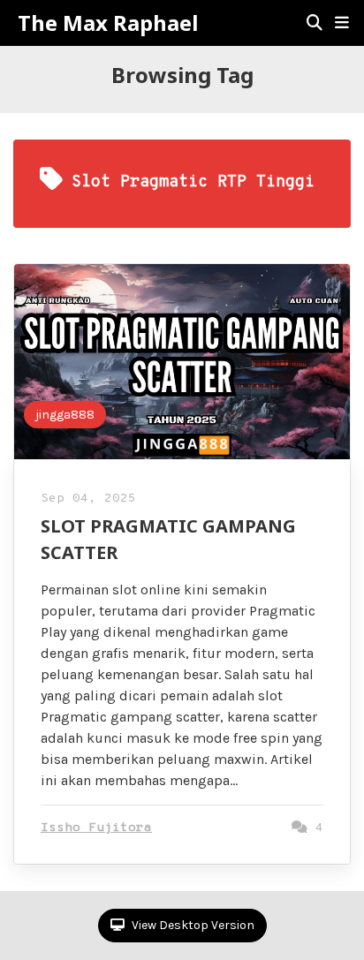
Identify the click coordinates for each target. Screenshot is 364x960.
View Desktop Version (191, 925)
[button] (342, 23)
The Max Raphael (108, 23)
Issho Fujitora (96, 827)
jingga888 (65, 414)
